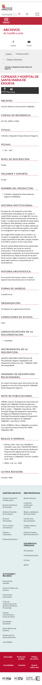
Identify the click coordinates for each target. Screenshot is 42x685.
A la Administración (31, 555)
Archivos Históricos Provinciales (10, 506)
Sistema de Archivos (10, 539)
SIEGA (26, 565)
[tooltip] (27, 14)
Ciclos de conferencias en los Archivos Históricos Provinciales (10, 605)
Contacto (21, 665)
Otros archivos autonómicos (8, 527)
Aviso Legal (8, 657)
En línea (27, 560)
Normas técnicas (30, 498)
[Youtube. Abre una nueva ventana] (29, 42)
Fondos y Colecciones (14, 59)
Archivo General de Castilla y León (10, 499)
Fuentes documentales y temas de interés (9, 615)
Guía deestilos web (34, 666)
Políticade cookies (34, 658)
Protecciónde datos (21, 658)
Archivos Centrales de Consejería (10, 513)
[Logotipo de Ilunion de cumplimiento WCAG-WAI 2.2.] (33, 680)
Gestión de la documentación (29, 520)
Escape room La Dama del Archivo (9, 636)
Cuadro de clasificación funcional (28, 505)
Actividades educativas (7, 623)
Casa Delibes (7, 642)
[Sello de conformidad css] (6, 679)
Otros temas (37, 14)
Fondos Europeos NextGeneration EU (31, 533)
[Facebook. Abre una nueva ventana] (13, 42)
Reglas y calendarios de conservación (31, 513)
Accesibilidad (8, 665)
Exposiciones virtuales (7, 582)
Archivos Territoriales (7, 520)
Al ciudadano (28, 551)
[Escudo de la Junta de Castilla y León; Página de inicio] (6, 10)
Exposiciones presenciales (7, 596)
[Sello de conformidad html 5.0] (18, 679)
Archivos (9, 54)
